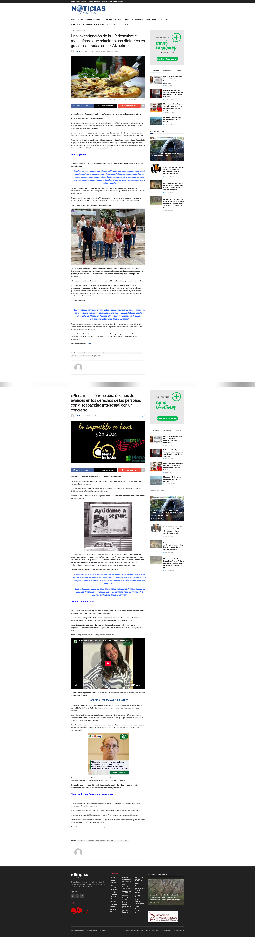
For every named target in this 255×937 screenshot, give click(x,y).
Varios (137, 913)
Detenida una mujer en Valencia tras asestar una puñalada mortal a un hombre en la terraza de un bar (167, 153)
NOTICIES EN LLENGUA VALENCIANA (139, 879)
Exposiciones (126, 882)
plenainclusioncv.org (114, 827)
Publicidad (83, 1)
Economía (139, 20)
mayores (74, 356)
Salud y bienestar (77, 25)
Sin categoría (139, 903)
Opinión (89, 25)
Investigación (136, 353)
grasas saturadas (124, 353)
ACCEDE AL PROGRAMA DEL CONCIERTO (109, 700)
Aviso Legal (97, 1)
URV (89, 344)
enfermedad (112, 353)
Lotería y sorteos (125, 898)
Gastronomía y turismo (127, 891)
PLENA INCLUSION (122, 840)
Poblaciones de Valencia (140, 889)
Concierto (90, 840)
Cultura (109, 20)
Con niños (113, 892)
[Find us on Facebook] (73, 896)
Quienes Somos (75, 1)
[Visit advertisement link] (167, 47)
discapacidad (101, 353)
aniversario (81, 840)
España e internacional (124, 20)
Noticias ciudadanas (81, 930)
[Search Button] (183, 22)
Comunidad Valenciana (93, 20)
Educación (113, 909)
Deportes (164, 20)
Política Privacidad (107, 1)
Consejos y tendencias (113, 895)
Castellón (113, 883)
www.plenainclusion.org (96, 827)
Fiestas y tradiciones (102, 25)
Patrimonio (138, 886)
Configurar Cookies (118, 1)
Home (72, 30)
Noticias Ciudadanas (102, 930)
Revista (137, 892)
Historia (125, 895)
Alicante (112, 880)
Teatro (137, 906)
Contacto (90, 1)
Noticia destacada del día (127, 906)
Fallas (124, 884)
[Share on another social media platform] (143, 106)
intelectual (110, 840)
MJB (78, 51)
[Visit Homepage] (89, 10)
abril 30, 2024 (87, 416)
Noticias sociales (151, 20)
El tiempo (113, 912)
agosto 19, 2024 (88, 51)
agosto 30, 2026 (157, 159)
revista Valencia (137, 896)
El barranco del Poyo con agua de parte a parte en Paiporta (172, 120)
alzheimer (92, 353)
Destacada (113, 904)
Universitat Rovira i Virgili (88, 356)
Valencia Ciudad (77, 20)
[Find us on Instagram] (82, 896)
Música (124, 902)
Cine (111, 885)
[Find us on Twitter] (77, 896)
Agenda (115, 25)
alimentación (82, 353)
